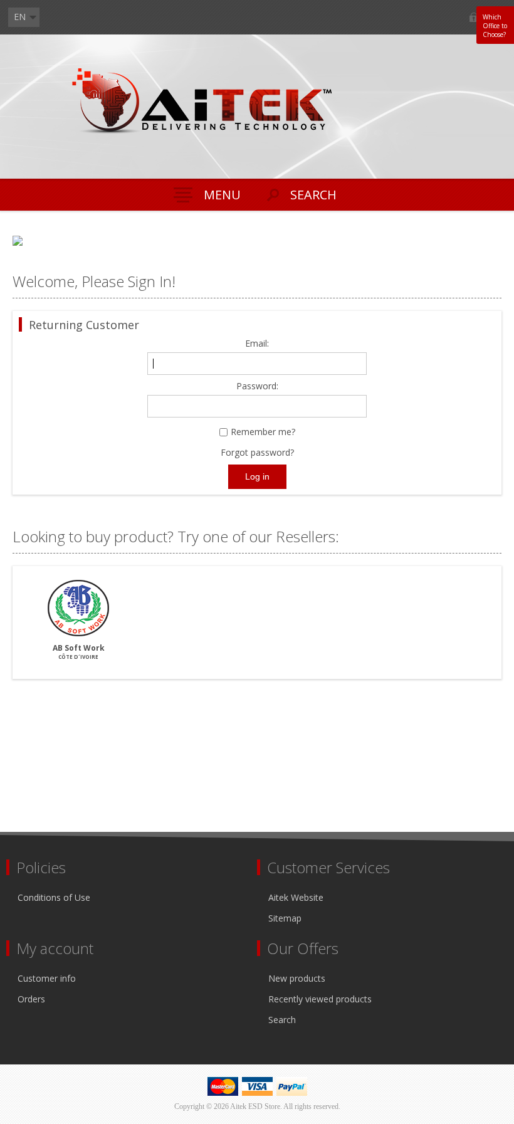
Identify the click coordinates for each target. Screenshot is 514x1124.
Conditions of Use (54, 897)
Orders (31, 999)
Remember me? (263, 432)
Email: (257, 344)
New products (296, 978)
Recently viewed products (320, 999)
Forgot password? (257, 452)
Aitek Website (295, 897)
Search (282, 1020)
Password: (257, 386)
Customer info (47, 978)
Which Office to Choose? (495, 26)
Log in (474, 17)
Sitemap (285, 918)
